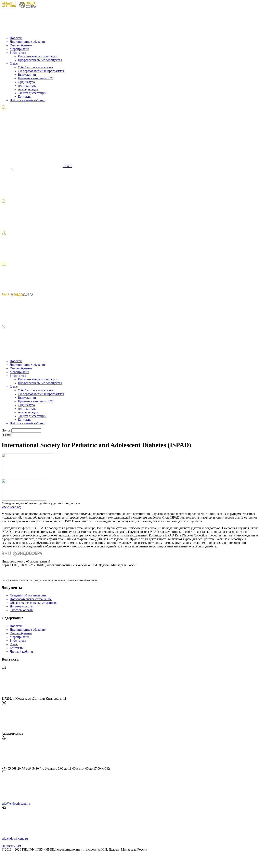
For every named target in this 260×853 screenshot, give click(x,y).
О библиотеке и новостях (35, 67)
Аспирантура (27, 85)
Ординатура (26, 82)
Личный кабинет (21, 651)
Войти (67, 166)
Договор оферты (21, 606)
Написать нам (11, 846)
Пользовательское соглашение (31, 599)
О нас (14, 63)
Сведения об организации (28, 595)
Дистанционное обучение (28, 41)
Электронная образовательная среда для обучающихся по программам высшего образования (49, 580)
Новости (16, 38)
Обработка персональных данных (33, 602)
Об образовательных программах (41, 71)
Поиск (6, 430)
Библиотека (18, 52)
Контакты (24, 96)
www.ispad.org (11, 507)
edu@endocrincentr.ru (16, 803)
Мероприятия (19, 49)
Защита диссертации (32, 93)
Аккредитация (28, 89)
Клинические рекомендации (37, 56)
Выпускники (27, 74)
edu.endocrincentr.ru (15, 838)
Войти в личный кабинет (27, 100)
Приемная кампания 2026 (35, 78)
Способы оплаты (21, 610)
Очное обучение (21, 45)
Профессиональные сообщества (40, 60)
